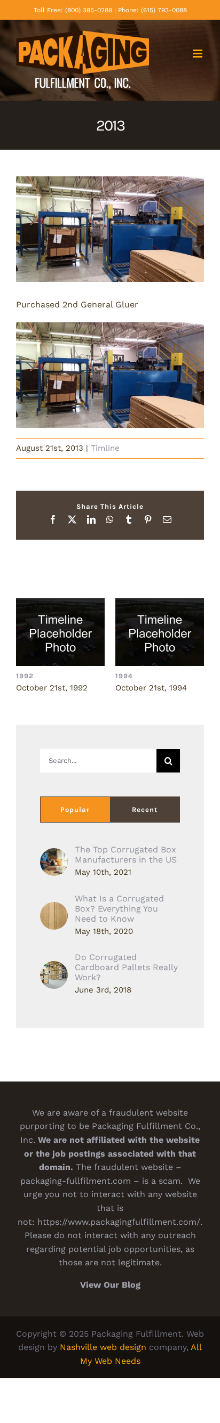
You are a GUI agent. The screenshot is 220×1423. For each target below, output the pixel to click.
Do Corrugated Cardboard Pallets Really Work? (126, 967)
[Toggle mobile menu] (198, 53)
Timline (105, 448)
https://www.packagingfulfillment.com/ (118, 1222)
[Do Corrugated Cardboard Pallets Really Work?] (54, 968)
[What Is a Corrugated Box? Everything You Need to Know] (54, 909)
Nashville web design (103, 1347)
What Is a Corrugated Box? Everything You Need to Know (119, 908)
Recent (145, 810)
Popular (75, 810)
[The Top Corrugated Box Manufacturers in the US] (54, 855)
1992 (60, 632)
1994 (160, 632)
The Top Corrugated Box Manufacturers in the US (126, 854)
